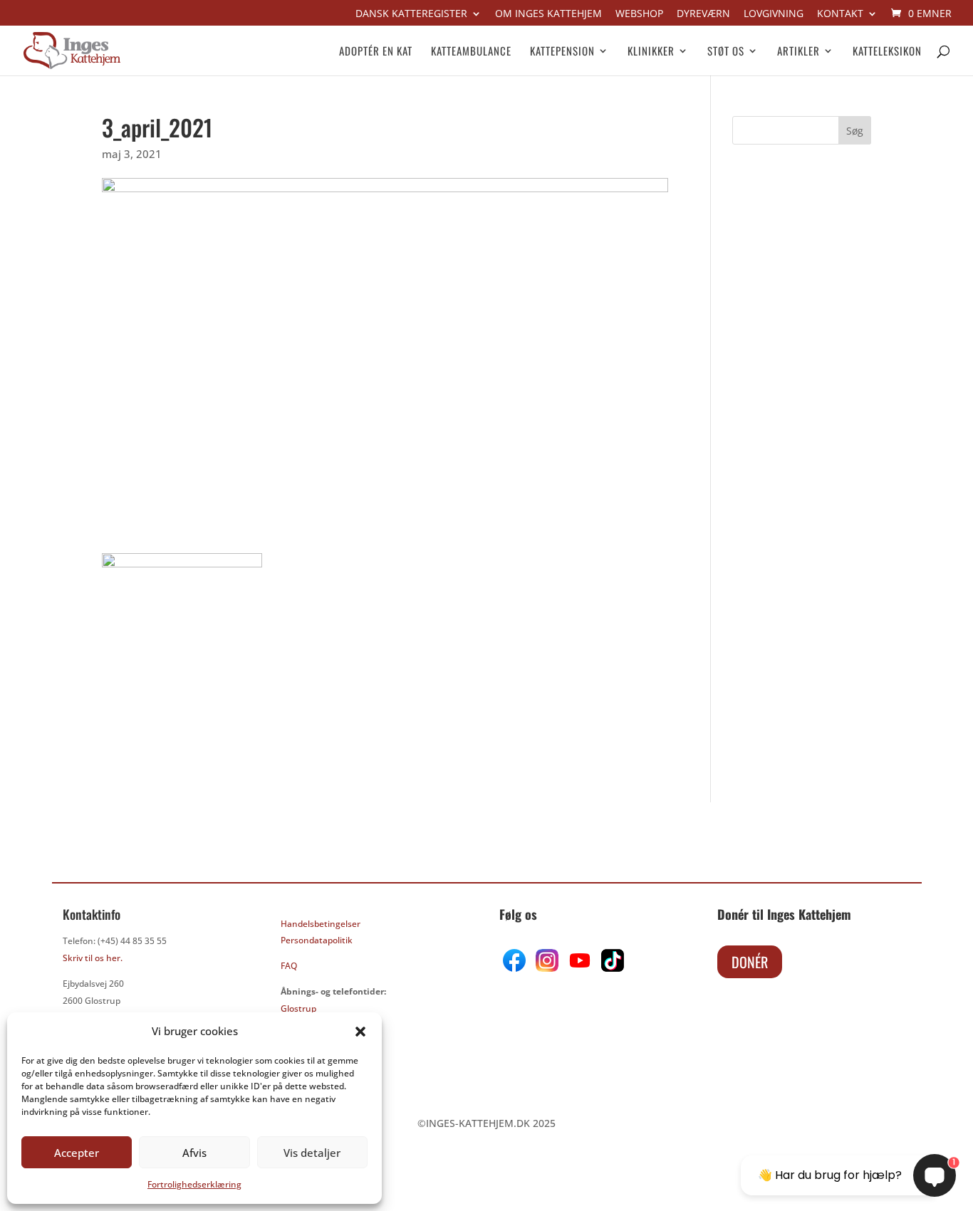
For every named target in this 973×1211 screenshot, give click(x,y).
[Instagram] (547, 968)
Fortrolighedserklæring (194, 1184)
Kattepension (562, 52)
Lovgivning (773, 14)
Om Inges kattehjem (548, 14)
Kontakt (840, 14)
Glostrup (298, 1008)
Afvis (194, 1153)
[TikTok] (611, 968)
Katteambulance (471, 52)
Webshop (639, 14)
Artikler (798, 52)
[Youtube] (578, 968)
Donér (750, 962)
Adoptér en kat (375, 52)
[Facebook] (516, 968)
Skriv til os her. (93, 958)
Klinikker (651, 52)
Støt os (725, 52)
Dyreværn (703, 14)
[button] (360, 1031)
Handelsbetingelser (320, 924)
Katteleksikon (887, 52)
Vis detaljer (311, 1153)
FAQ (289, 966)
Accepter (76, 1153)
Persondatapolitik (317, 940)
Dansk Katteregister (411, 14)
